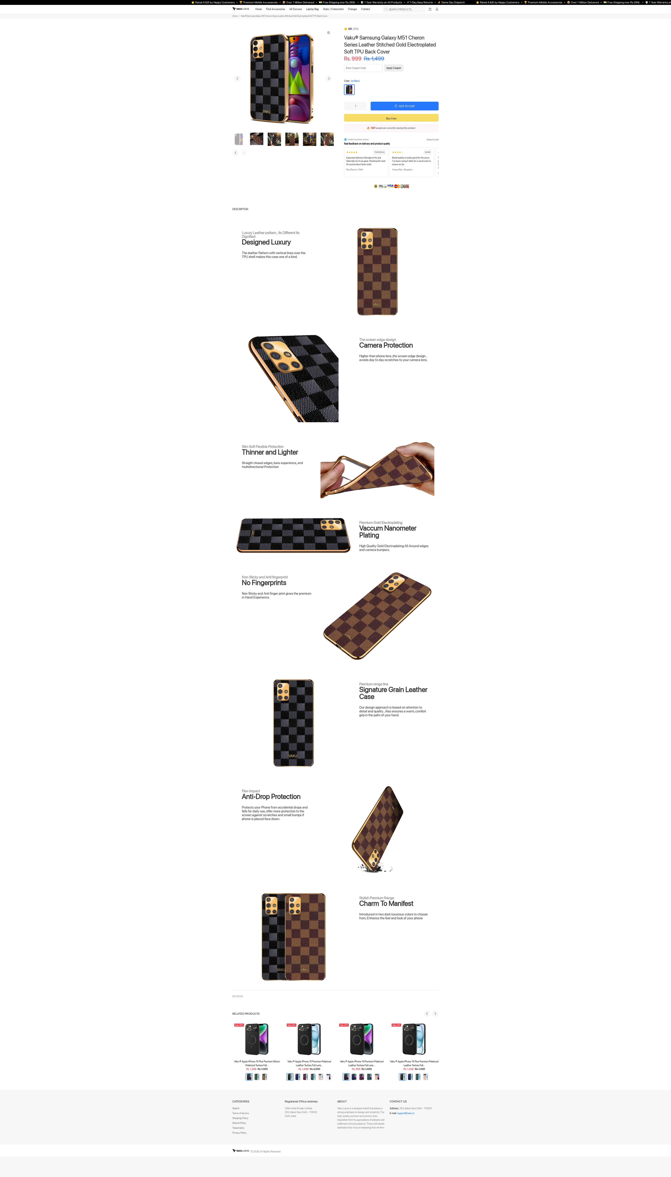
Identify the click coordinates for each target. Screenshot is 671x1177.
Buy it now (391, 118)
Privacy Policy (239, 1132)
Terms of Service (240, 1113)
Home (235, 16)
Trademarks (238, 1128)
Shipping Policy (240, 1118)
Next (328, 78)
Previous (237, 78)
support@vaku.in (405, 1113)
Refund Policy (239, 1123)
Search (236, 1108)
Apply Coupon (393, 68)
